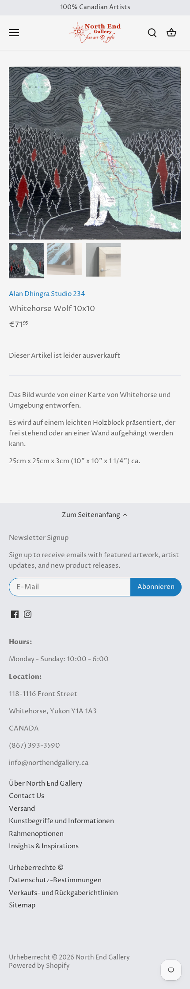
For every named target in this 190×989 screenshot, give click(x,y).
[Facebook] (15, 613)
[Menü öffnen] (14, 32)
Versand (22, 808)
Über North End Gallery (45, 783)
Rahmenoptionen (36, 834)
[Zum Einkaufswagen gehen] (171, 33)
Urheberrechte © (36, 868)
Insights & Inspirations (44, 846)
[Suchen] (152, 33)
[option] (95, 153)
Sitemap (22, 905)
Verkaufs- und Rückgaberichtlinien (63, 893)
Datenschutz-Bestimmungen (55, 880)
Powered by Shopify (39, 966)
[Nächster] (170, 153)
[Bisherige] (20, 153)
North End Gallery (103, 958)
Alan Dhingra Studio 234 (47, 294)
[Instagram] (27, 613)
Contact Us (26, 796)
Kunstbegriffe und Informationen (61, 821)
